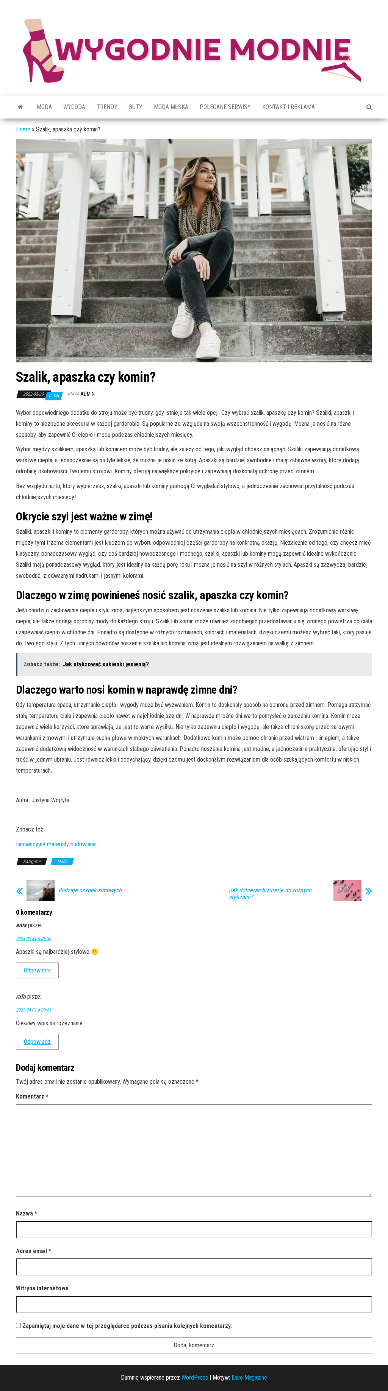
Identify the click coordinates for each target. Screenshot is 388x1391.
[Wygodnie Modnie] (20, 107)
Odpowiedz (37, 970)
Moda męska (171, 107)
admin (87, 394)
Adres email (33, 1251)
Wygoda (74, 107)
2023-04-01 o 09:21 (33, 1010)
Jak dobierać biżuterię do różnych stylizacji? (270, 894)
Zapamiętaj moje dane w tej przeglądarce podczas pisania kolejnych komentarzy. (127, 1325)
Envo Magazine (249, 1377)
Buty (135, 107)
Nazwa (26, 1213)
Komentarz (32, 1096)
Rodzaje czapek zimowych (90, 890)
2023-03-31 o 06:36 (33, 938)
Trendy (107, 107)
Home (23, 129)
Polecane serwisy (225, 107)
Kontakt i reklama (288, 107)
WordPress (194, 1377)
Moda (44, 107)
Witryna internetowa (42, 1288)
